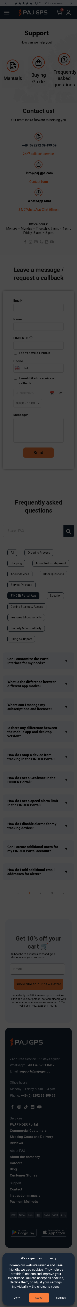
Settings (61, 1297)
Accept (39, 1297)
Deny (17, 1297)
